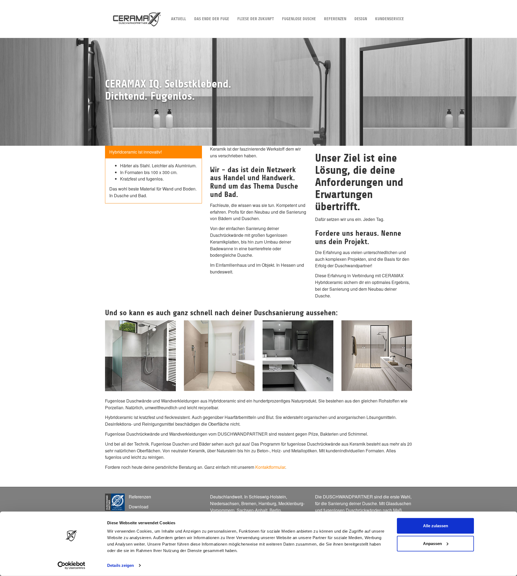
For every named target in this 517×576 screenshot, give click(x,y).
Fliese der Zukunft (255, 18)
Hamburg (267, 503)
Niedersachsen (224, 503)
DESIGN (360, 18)
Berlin (275, 510)
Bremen (248, 503)
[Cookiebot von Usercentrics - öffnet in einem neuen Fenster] (71, 565)
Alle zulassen (435, 525)
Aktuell (178, 18)
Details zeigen (120, 565)
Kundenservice (389, 18)
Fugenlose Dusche (299, 18)
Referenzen (335, 18)
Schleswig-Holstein (267, 497)
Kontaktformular (270, 467)
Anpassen (432, 543)
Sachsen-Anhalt (252, 510)
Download (138, 507)
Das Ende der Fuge (211, 18)
